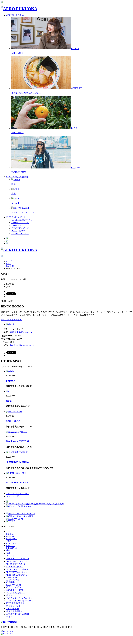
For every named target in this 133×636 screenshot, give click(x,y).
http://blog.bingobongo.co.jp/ (22, 345)
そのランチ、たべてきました (19, 598)
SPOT (8, 264)
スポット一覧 (12, 496)
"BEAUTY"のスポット (16, 572)
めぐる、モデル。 (14, 587)
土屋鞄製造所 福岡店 (17, 462)
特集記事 (10, 582)
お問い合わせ (12, 609)
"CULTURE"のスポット (17, 569)
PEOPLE (10, 534)
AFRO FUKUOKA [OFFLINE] (19, 601)
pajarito (10, 380)
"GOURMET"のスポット (17, 564)
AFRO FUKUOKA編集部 (17, 614)
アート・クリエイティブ (22, 212)
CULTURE (11, 543)
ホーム (9, 261)
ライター (10, 617)
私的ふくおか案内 (14, 590)
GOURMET (11, 539)
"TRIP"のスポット (14, 567)
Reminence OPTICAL (18, 441)
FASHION (10, 266)
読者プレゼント (13, 606)
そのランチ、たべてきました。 (26, 93)
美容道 (9, 595)
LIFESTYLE (11, 548)
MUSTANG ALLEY (17, 482)
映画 (13, 184)
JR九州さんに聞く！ (15, 593)
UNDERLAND (14, 421)
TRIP (8, 541)
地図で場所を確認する (11, 319)
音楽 (13, 193)
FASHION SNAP (18, 172)
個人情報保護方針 (14, 611)
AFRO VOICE (17, 53)
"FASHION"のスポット (17, 561)
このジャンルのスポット (17, 493)
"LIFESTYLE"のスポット (17, 575)
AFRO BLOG (17, 132)
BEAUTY (10, 546)
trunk (9, 400)
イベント (15, 203)
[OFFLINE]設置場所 (15, 603)
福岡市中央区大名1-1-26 (21, 332)
